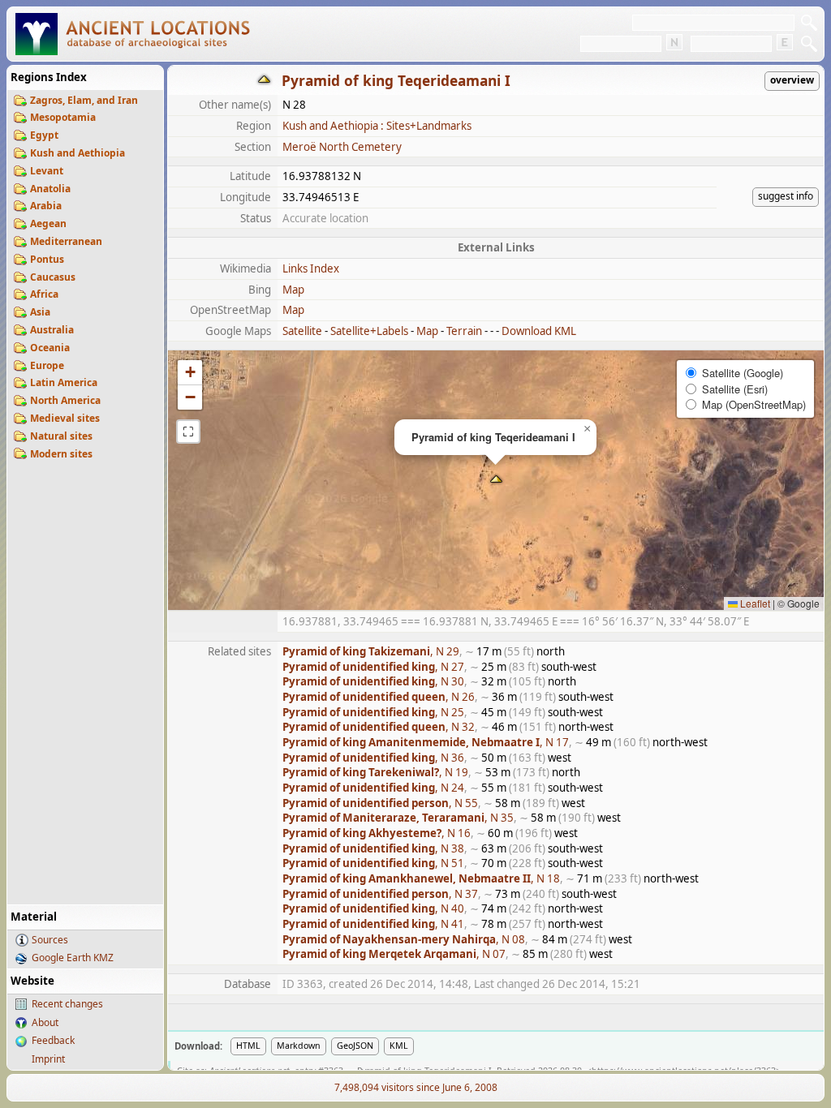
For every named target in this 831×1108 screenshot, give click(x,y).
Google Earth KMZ (73, 957)
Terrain (464, 331)
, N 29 (370, 651)
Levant (46, 171)
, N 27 (373, 666)
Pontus (47, 259)
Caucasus (52, 277)
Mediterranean (66, 241)
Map (293, 289)
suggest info (785, 196)
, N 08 (403, 939)
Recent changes (67, 1004)
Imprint (48, 1059)
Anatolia (50, 188)
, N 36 (373, 757)
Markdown (299, 1045)
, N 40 (373, 908)
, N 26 (378, 696)
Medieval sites (65, 418)
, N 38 (373, 848)
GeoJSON (355, 1045)
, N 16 (376, 833)
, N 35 (398, 817)
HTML (248, 1045)
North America (65, 400)
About (45, 1022)
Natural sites (61, 436)
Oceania (50, 347)
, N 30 (373, 681)
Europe (47, 365)
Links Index (310, 268)
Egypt (44, 135)
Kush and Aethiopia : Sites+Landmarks (376, 125)
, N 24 (373, 787)
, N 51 (373, 863)
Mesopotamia (63, 117)
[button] (496, 480)
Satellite (302, 331)
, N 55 (380, 803)
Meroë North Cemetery (342, 147)
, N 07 (394, 954)
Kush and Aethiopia (77, 153)
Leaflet (754, 603)
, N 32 (378, 726)
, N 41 (373, 924)
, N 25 (373, 712)
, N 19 (375, 772)
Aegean (48, 223)
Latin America (63, 382)
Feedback (53, 1040)
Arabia (46, 206)
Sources (50, 940)
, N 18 (421, 878)
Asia (40, 312)
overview (792, 80)
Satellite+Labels (369, 331)
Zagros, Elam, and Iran (84, 100)
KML (399, 1045)
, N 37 (380, 894)
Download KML (539, 331)
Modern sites (61, 454)
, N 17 (425, 742)
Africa (44, 294)
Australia (52, 330)
